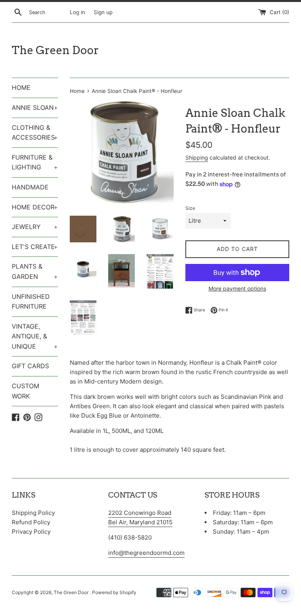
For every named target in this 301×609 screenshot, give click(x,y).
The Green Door (55, 50)
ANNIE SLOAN (35, 107)
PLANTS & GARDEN (35, 271)
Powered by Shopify (114, 592)
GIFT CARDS (30, 366)
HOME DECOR (35, 207)
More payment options (237, 288)
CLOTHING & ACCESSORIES (35, 133)
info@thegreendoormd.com (146, 552)
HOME (21, 87)
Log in (77, 12)
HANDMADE (30, 187)
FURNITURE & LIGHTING (35, 162)
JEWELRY (35, 227)
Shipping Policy (33, 512)
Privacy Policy (31, 531)
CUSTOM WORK (25, 391)
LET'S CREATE (35, 247)
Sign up (103, 12)
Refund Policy (31, 522)
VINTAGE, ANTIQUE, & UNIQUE (35, 336)
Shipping (196, 157)
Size (190, 208)
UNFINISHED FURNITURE (31, 302)
